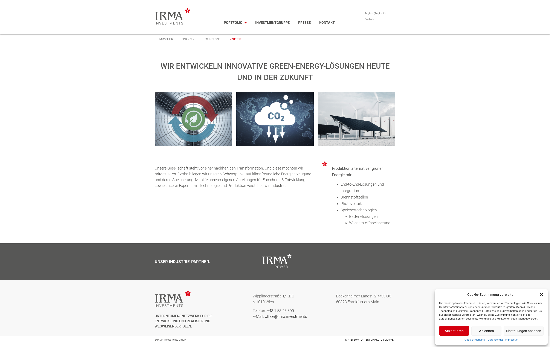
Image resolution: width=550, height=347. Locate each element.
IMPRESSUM (352, 339)
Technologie (211, 39)
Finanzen (188, 39)
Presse (304, 23)
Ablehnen (486, 331)
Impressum (511, 339)
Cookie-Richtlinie (475, 339)
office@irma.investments (286, 316)
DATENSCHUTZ (370, 339)
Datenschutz (495, 339)
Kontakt (327, 23)
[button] (541, 294)
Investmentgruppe (272, 23)
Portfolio (233, 23)
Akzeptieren (454, 331)
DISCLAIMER (388, 339)
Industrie (235, 39)
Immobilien (166, 39)
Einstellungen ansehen (523, 331)
